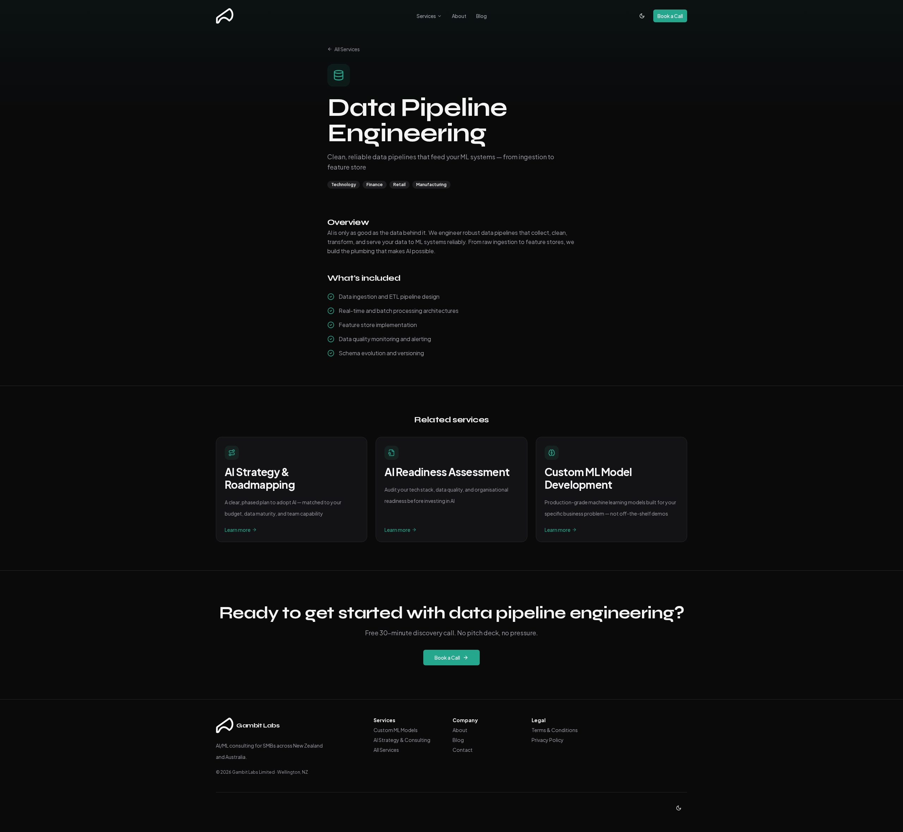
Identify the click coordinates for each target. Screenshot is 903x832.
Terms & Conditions (555, 730)
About (459, 16)
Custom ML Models (396, 730)
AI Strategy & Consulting (402, 740)
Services (426, 16)
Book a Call (670, 16)
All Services (347, 49)
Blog (481, 16)
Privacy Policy (548, 740)
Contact (463, 750)
